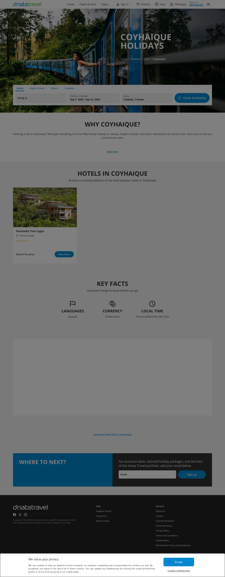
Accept (179, 562)
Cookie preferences (179, 570)
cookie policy (72, 571)
